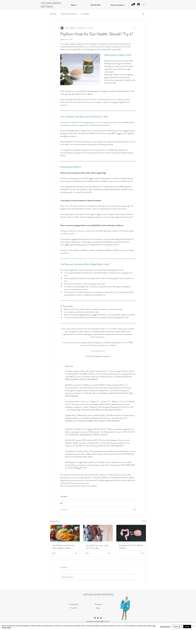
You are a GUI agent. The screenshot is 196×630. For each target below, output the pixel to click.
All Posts (53, 13)
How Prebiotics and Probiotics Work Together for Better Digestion (64, 546)
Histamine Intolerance (69, 13)
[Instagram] (95, 618)
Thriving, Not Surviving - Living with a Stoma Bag (97, 546)
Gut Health (85, 13)
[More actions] (134, 28)
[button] (133, 4)
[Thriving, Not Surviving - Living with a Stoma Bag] (98, 533)
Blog (98, 608)
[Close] (193, 626)
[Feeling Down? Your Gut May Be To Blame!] (131, 533)
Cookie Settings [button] (165, 627)
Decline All (177, 627)
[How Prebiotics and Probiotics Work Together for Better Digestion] (65, 533)
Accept (187, 627)
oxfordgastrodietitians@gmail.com (98, 621)
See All (144, 521)
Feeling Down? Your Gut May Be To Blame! (131, 546)
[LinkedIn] (98, 618)
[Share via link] (61, 503)
